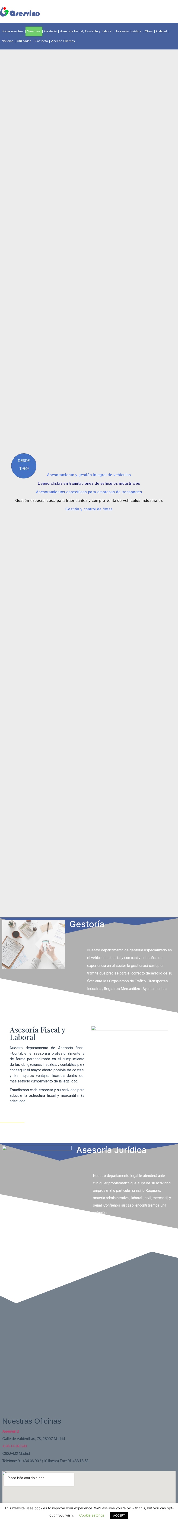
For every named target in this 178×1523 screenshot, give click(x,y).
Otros (149, 31)
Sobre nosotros (13, 31)
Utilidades (24, 41)
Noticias (7, 41)
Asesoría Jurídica (128, 31)
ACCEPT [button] (119, 1515)
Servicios (34, 31)
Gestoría (50, 31)
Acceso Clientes (63, 41)
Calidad (161, 31)
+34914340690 (14, 1446)
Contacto (41, 41)
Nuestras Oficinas (31, 1421)
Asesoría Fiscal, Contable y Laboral (86, 31)
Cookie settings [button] (92, 1515)
